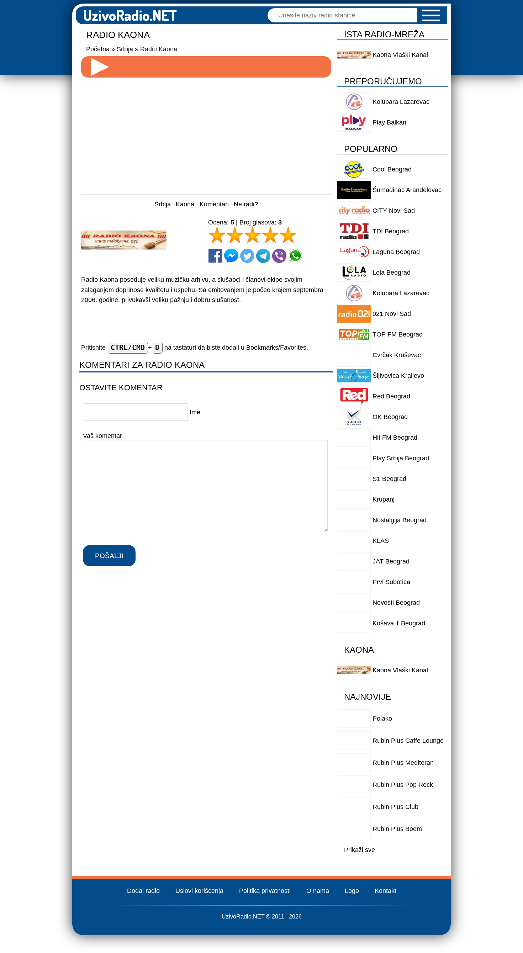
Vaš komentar (102, 435)
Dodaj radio (143, 890)
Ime (195, 412)
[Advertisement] (206, 133)
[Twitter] (247, 256)
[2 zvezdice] (235, 235)
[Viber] (279, 256)
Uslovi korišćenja (199, 890)
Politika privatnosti (265, 890)
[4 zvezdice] (270, 235)
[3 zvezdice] (253, 235)
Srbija (162, 204)
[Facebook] (215, 256)
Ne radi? (246, 204)
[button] (431, 15)
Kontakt (385, 890)
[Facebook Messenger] (231, 256)
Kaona (185, 204)
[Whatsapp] (295, 256)
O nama (317, 890)
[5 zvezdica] (288, 235)
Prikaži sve (359, 849)
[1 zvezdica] (217, 235)
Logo (352, 890)
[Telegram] (263, 256)
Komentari (214, 204)
